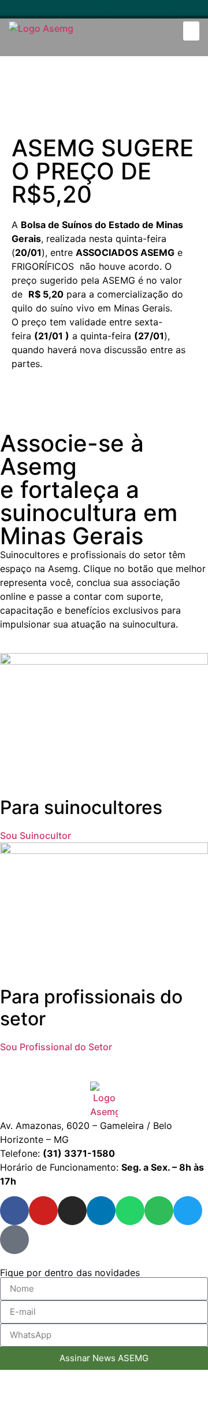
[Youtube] (50, 11)
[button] (191, 31)
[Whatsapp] (115, 11)
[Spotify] (136, 11)
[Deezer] (180, 11)
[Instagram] (71, 11)
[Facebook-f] (28, 11)
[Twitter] (158, 11)
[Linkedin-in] (93, 11)
